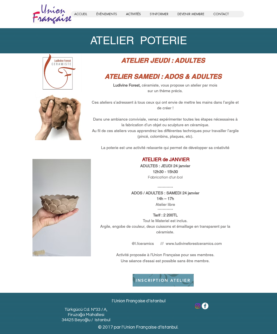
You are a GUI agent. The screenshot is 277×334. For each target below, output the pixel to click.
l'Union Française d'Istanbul (139, 301)
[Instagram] (197, 306)
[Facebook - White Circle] (205, 306)
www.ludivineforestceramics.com (194, 243)
